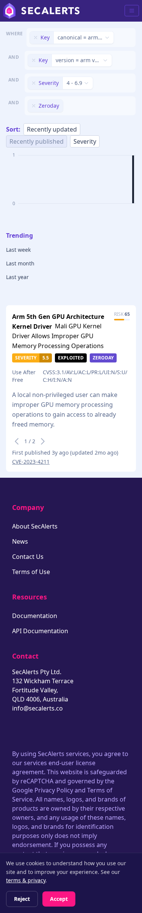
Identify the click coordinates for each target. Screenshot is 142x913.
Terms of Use (31, 572)
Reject (22, 898)
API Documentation (40, 631)
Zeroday (103, 358)
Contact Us (28, 556)
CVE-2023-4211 (31, 461)
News (20, 541)
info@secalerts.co (37, 708)
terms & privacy (25, 880)
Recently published (36, 141)
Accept (59, 898)
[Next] (42, 441)
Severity (84, 141)
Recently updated (52, 129)
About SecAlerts (35, 526)
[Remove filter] (35, 37)
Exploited (71, 358)
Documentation (34, 616)
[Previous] (16, 441)
